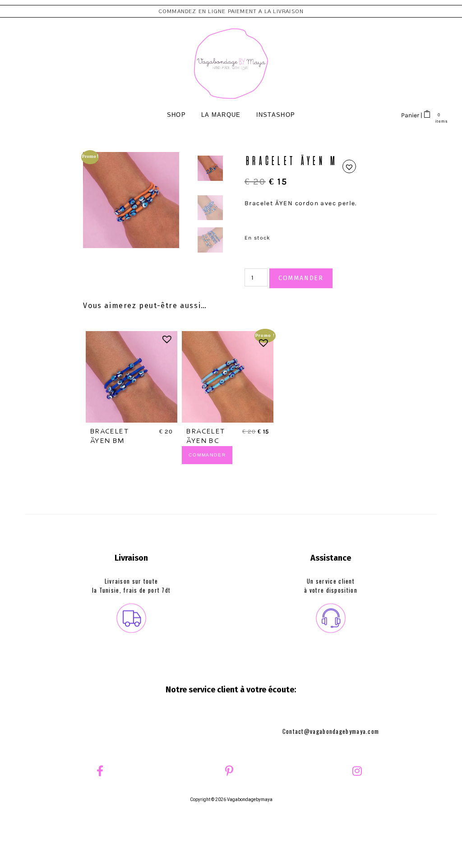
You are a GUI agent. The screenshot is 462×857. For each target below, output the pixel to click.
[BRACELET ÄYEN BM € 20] (131, 377)
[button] (349, 166)
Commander (300, 278)
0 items (438, 121)
